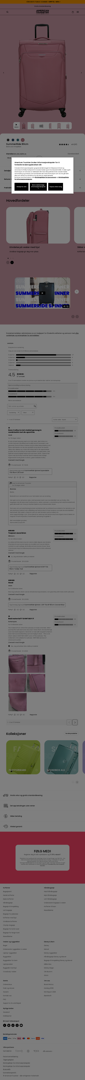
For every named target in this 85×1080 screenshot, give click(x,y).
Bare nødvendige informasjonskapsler (38, 186)
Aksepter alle (21, 187)
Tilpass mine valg (55, 187)
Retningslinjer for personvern (45, 177)
